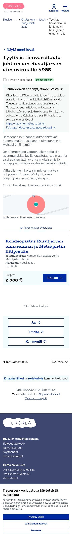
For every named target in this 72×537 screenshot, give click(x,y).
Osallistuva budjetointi (16, 474)
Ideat (42, 19)
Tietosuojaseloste (14, 443)
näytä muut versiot (49, 394)
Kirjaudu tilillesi (14, 378)
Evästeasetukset (13, 456)
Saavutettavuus (12, 447)
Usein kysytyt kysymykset (18, 469)
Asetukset (36, 530)
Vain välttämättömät (36, 523)
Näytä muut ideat (20, 50)
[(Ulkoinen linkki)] (36, 205)
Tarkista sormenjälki (36, 398)
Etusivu (7, 19)
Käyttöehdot (10, 452)
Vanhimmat (58, 362)
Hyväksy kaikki (36, 517)
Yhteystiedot (10, 478)
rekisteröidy (36, 378)
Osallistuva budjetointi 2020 (28, 23)
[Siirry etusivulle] (36, 423)
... (16, 19)
